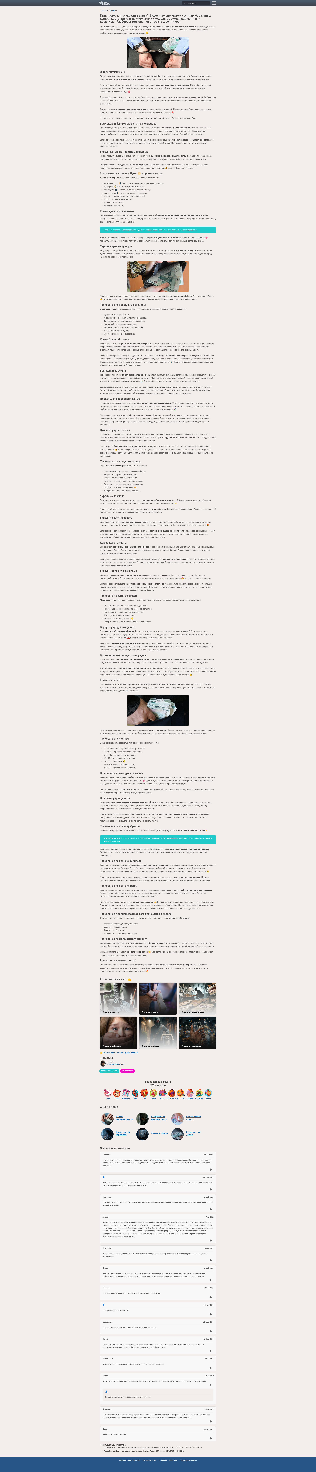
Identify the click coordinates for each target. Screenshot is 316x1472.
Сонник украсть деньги (193, 1117)
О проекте (163, 1460)
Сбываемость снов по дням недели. (120, 1053)
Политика (173, 1460)
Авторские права (149, 1460)
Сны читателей (127, 1071)
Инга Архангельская (115, 1064)
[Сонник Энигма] (104, 3)
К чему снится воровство (123, 1133)
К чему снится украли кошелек (159, 1117)
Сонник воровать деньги (124, 1117)
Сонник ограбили (159, 1133)
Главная (103, 10)
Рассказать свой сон (109, 1071)
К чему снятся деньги (193, 1133)
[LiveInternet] (158, 1466)
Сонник (112, 10)
